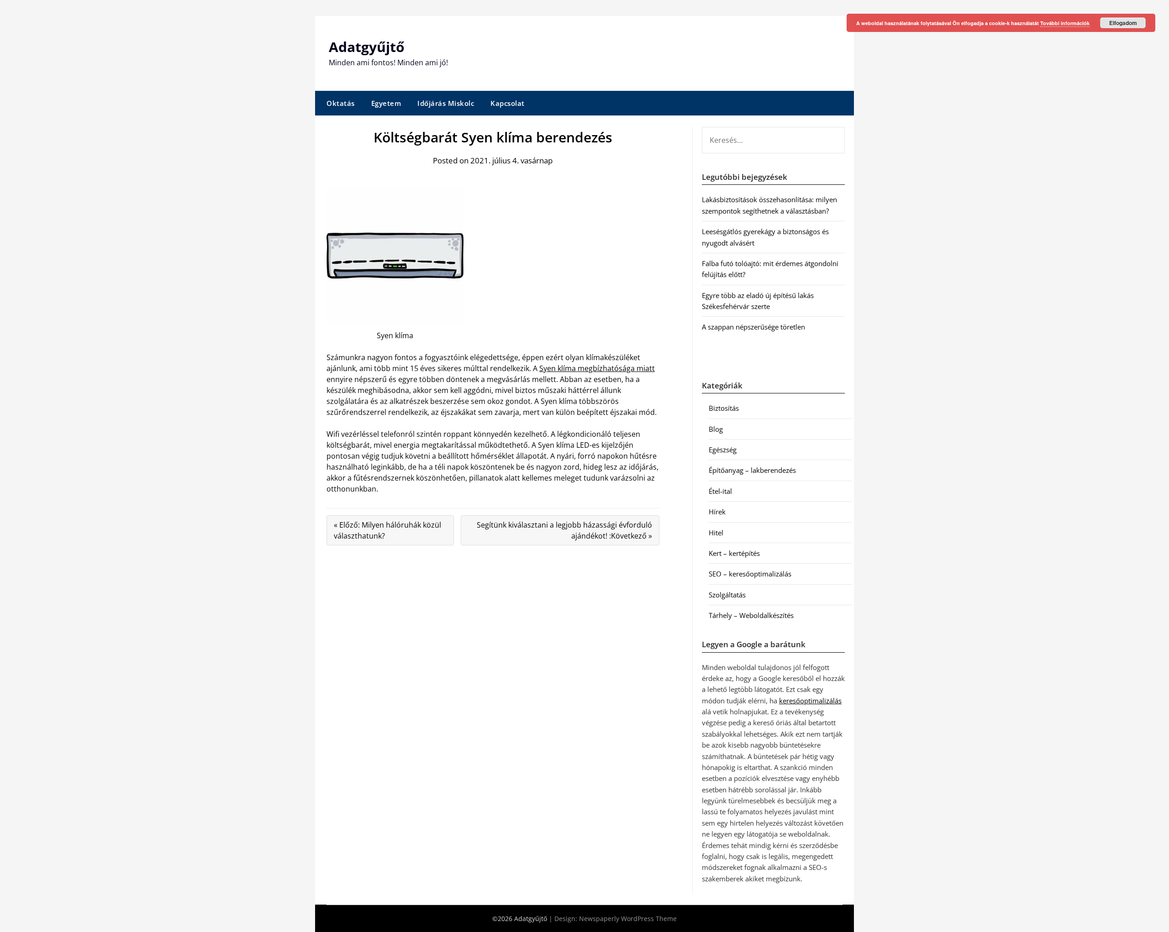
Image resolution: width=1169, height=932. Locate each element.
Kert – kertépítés (734, 553)
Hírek (717, 511)
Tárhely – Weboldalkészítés (751, 615)
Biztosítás (724, 408)
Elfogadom (1123, 23)
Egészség (723, 449)
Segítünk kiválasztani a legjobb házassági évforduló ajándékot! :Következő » (564, 530)
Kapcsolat (507, 103)
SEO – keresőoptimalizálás (750, 573)
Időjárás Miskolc (445, 103)
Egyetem (386, 103)
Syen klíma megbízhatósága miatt (597, 368)
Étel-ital (720, 491)
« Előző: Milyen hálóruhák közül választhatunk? (387, 530)
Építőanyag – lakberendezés (752, 470)
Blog (716, 429)
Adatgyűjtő (367, 46)
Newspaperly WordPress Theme (628, 918)
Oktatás (340, 103)
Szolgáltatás (727, 594)
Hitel (716, 532)
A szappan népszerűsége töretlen (753, 326)
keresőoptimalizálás (810, 700)
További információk (1065, 23)
